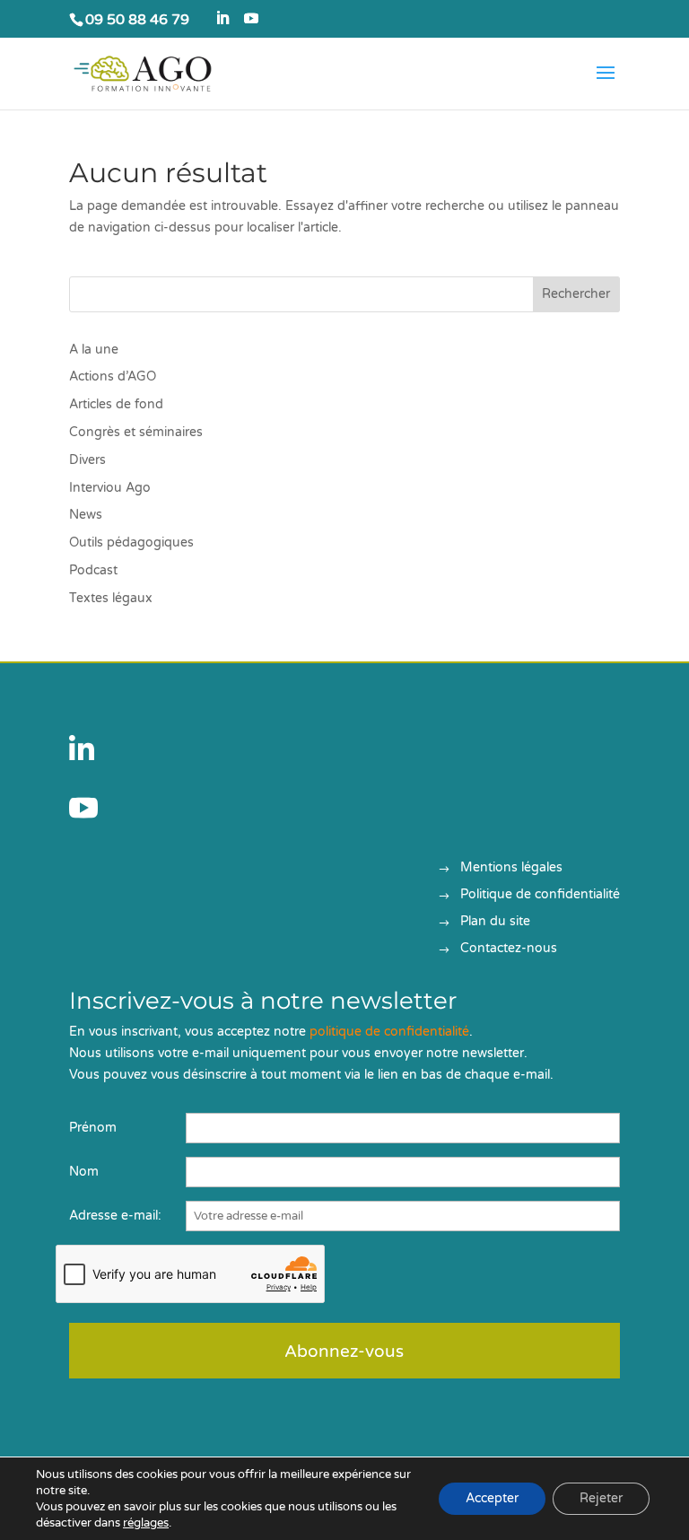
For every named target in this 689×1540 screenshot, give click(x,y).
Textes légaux (111, 598)
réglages (146, 1523)
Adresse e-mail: (115, 1215)
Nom (84, 1171)
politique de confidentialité (389, 1031)
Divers (87, 460)
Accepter (492, 1498)
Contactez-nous (508, 949)
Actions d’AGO (112, 376)
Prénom (93, 1127)
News (85, 514)
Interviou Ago (110, 487)
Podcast (93, 570)
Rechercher (576, 294)
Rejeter (601, 1498)
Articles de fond (116, 404)
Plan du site (495, 922)
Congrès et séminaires (136, 432)
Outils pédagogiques (131, 542)
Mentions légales (511, 868)
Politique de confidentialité (540, 895)
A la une (93, 349)
